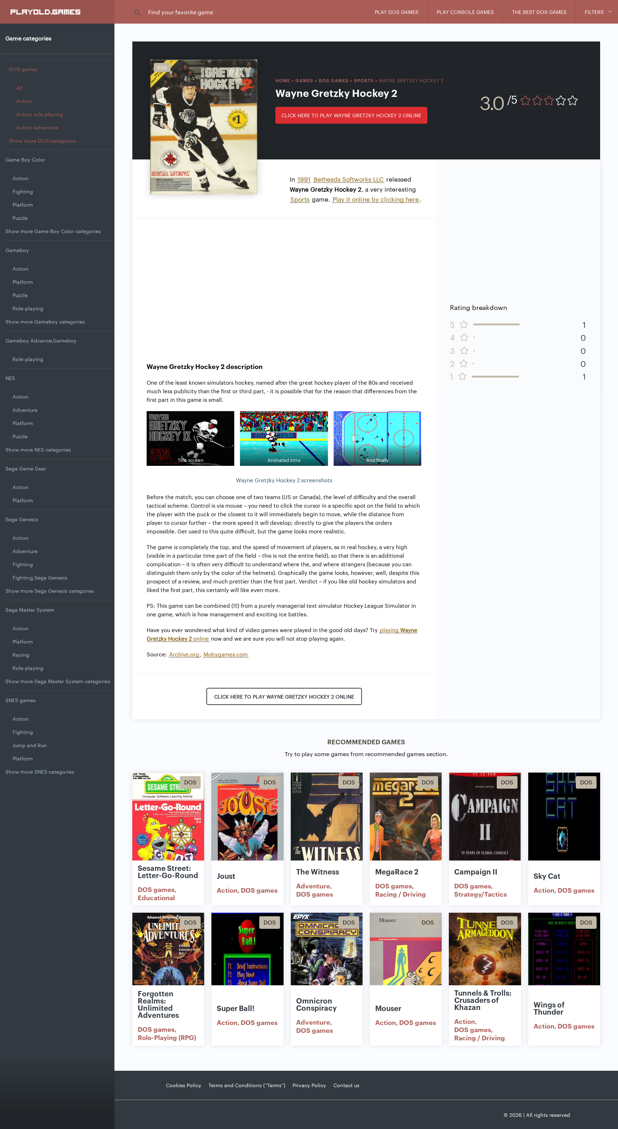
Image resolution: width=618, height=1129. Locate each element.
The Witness (317, 871)
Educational (156, 897)
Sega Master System (29, 609)
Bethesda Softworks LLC (349, 178)
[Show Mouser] (406, 965)
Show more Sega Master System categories (57, 681)
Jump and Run (30, 745)
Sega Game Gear (25, 468)
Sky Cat (547, 876)
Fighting (23, 191)
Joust (226, 876)
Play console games (465, 11)
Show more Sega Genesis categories (49, 590)
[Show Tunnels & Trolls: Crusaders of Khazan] (485, 965)
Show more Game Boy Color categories (53, 231)
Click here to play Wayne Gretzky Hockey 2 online (351, 115)
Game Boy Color (25, 159)
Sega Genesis (21, 519)
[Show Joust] (247, 825)
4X (19, 87)
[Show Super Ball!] (247, 965)
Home (282, 80)
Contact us (346, 1085)
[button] (137, 12)
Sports (364, 80)
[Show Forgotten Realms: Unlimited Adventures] (168, 965)
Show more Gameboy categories (45, 321)
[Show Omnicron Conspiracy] (327, 965)
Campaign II (475, 871)
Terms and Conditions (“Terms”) (247, 1085)
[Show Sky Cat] (564, 825)
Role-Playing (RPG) (167, 1037)
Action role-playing (39, 114)
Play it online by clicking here (376, 198)
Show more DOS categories (42, 140)
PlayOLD (46, 11)
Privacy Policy (309, 1085)
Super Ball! (236, 1008)
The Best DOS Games (539, 11)
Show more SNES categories (39, 771)
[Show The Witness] (327, 825)
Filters (594, 11)
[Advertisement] (284, 283)
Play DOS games (396, 11)
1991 (304, 178)
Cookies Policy (183, 1085)
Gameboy (17, 249)
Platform (23, 204)
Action (24, 100)
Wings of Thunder (549, 1007)
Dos (162, 67)
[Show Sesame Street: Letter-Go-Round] (168, 825)
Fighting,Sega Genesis (40, 577)
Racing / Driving (400, 893)
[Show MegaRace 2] (406, 825)
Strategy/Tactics (480, 893)
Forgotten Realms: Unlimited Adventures (158, 1004)
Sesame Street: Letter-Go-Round (168, 871)
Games (304, 80)
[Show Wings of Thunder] (564, 965)
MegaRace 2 (396, 871)
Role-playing (28, 308)
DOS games (23, 69)
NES (10, 377)
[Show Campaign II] (485, 825)
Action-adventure (37, 127)
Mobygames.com (225, 654)
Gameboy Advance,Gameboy (41, 340)
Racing (21, 654)
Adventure (25, 409)
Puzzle (20, 217)
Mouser (388, 1008)
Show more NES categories (38, 449)
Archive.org (184, 654)
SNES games (20, 700)
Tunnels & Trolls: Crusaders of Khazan (482, 999)
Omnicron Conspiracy (316, 1003)
